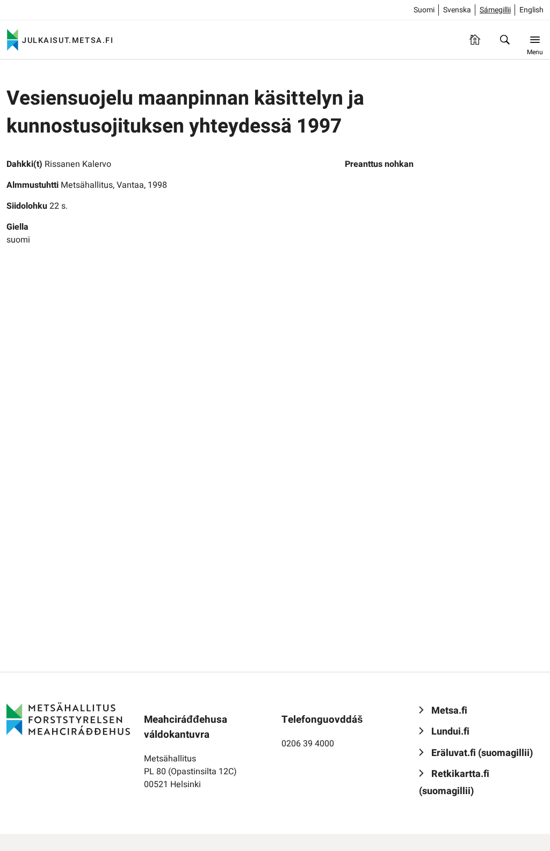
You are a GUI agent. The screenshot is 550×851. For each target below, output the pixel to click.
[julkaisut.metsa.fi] (68, 718)
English (531, 10)
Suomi (424, 10)
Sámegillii (495, 10)
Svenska (457, 10)
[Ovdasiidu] (475, 39)
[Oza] (505, 39)
